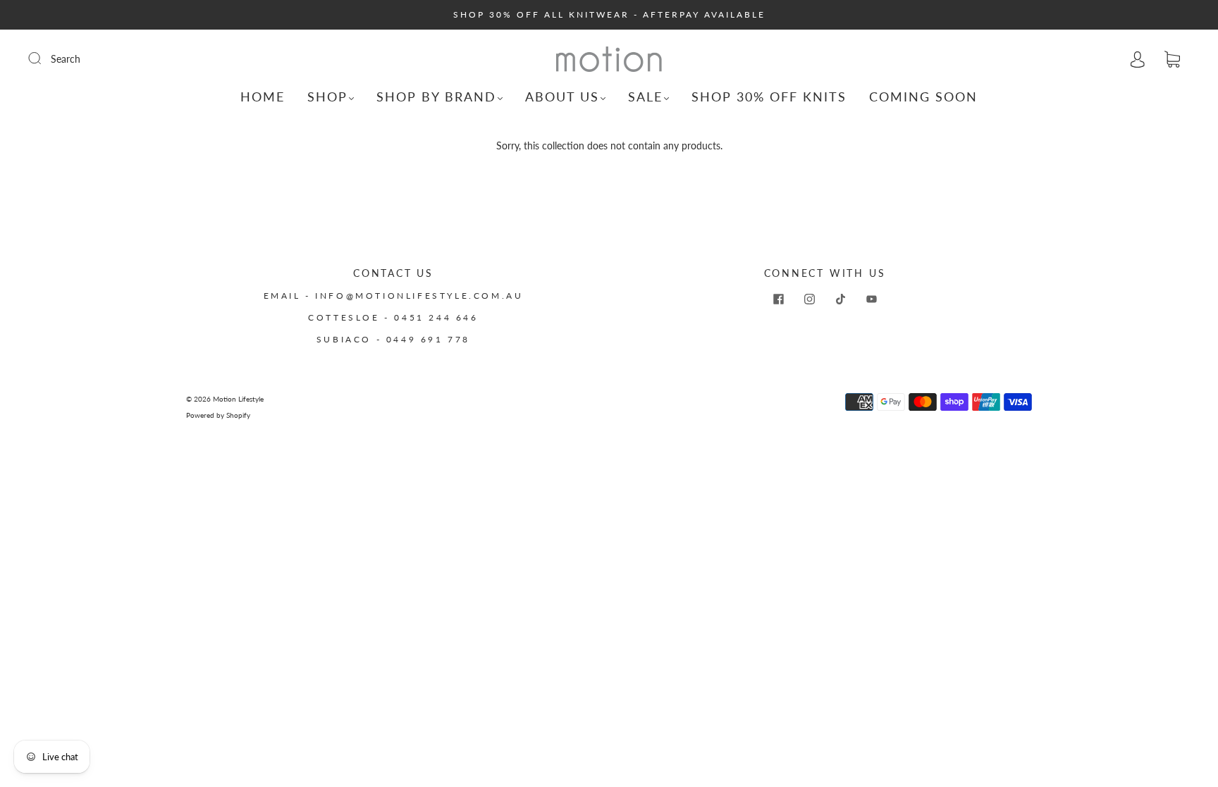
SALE (645, 96)
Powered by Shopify (218, 415)
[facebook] (778, 298)
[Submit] (43, 58)
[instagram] (809, 298)
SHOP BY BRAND (436, 96)
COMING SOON (923, 96)
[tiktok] (840, 298)
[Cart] (1172, 59)
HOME (262, 96)
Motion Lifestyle (238, 399)
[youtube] (871, 298)
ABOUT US (562, 96)
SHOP (327, 96)
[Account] (1138, 59)
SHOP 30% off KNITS (769, 96)
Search (65, 59)
